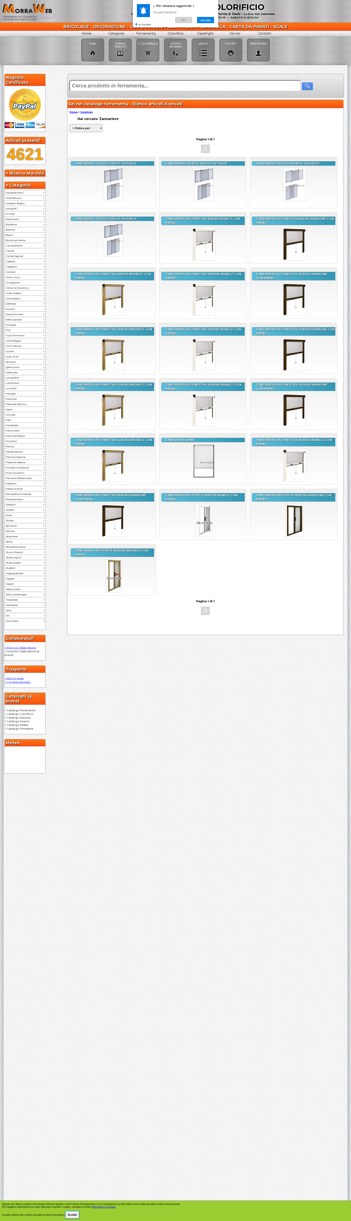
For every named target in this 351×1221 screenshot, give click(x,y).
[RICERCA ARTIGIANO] (175, 38)
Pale (25, 420)
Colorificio (176, 33)
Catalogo (86, 112)
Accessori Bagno (25, 203)
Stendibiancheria (25, 546)
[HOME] (92, 38)
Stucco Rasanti (25, 552)
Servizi (235, 33)
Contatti (264, 33)
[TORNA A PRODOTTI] (120, 38)
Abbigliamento (25, 192)
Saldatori (25, 504)
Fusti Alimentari (25, 335)
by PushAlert (145, 24)
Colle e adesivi (25, 293)
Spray (25, 541)
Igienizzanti (25, 367)
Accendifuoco (25, 197)
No (184, 20)
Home (87, 33)
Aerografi (25, 208)
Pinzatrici (25, 441)
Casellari (25, 261)
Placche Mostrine (25, 457)
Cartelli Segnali (25, 256)
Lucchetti (25, 388)
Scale (25, 515)
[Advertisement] (205, 652)
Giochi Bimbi (25, 345)
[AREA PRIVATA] (258, 38)
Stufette (25, 568)
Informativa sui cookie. (104, 1207)
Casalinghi (205, 33)
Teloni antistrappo (25, 594)
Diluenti (25, 308)
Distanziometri (25, 314)
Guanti (25, 351)
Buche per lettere (25, 240)
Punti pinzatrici (25, 472)
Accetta (205, 20)
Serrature (25, 525)
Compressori (25, 298)
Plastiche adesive (25, 462)
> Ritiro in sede (14, 678)
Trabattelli (25, 599)
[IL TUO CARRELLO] (147, 38)
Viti (25, 615)
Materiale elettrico (25, 404)
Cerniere (25, 271)
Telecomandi (25, 589)
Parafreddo (25, 425)
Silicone (25, 531)
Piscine (25, 446)
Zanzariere (25, 620)
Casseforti (25, 266)
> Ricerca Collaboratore (20, 647)
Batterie (25, 229)
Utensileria (25, 605)
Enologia (25, 324)
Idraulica (25, 361)
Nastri (25, 409)
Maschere (25, 398)
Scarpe (25, 520)
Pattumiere (25, 430)
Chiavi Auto (25, 277)
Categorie (116, 33)
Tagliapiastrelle (25, 573)
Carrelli (25, 250)
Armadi (25, 213)
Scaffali (25, 509)
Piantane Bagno (25, 435)
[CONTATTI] (230, 38)
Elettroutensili (25, 319)
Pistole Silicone (25, 451)
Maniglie (25, 393)
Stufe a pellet (25, 562)
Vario (25, 610)
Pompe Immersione (25, 467)
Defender (25, 303)
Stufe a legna (25, 557)
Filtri (25, 330)
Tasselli (25, 583)
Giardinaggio (25, 340)
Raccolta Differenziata (25, 478)
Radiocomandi (25, 488)
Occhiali (25, 414)
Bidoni (25, 234)
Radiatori (25, 483)
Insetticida (25, 372)
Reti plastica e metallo (25, 494)
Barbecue (25, 224)
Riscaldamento (25, 499)
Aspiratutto (25, 219)
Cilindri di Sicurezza (25, 287)
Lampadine (25, 377)
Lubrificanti (25, 382)
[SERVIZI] (203, 38)
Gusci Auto (25, 356)
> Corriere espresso (17, 682)
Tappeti (25, 578)
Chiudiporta (25, 282)
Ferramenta (146, 33)
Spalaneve (25, 536)
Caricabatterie (25, 245)
